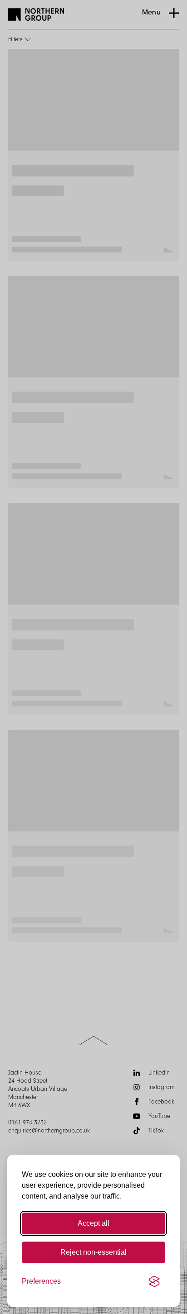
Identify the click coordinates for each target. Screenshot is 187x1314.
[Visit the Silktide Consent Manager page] (154, 1281)
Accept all (93, 1223)
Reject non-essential (93, 1252)
